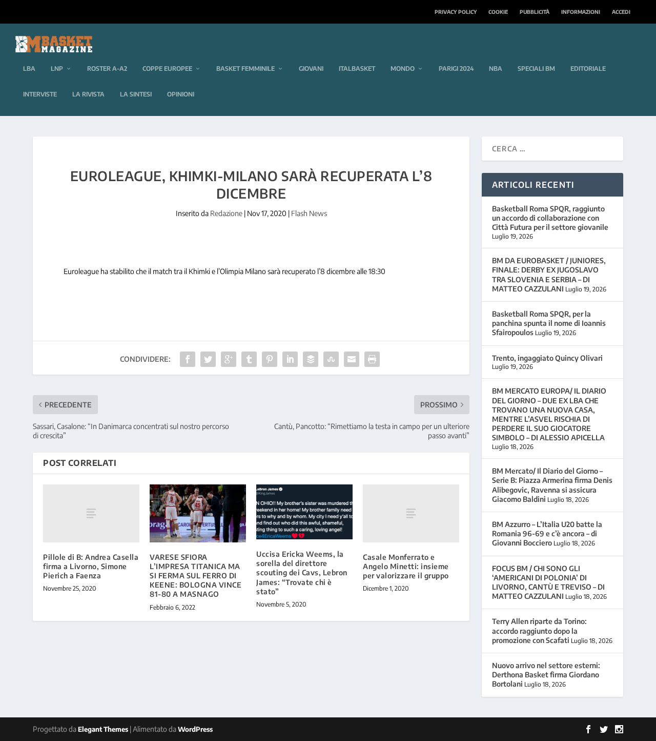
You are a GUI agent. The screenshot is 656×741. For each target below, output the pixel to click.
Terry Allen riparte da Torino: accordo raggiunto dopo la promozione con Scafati (539, 630)
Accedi (621, 12)
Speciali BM (536, 68)
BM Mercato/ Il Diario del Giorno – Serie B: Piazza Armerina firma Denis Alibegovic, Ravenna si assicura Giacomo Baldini (552, 484)
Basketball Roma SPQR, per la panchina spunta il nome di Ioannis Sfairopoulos (549, 323)
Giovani (311, 68)
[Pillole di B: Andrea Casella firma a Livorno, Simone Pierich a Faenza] (91, 513)
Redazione (226, 213)
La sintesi (136, 94)
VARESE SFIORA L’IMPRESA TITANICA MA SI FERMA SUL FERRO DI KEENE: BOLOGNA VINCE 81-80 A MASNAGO (195, 576)
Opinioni (180, 94)
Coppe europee (167, 68)
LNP (57, 68)
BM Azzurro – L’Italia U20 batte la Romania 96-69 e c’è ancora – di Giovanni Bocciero (547, 533)
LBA (29, 68)
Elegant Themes (103, 729)
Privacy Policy (456, 12)
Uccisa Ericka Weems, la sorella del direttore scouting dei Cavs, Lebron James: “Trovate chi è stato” (301, 573)
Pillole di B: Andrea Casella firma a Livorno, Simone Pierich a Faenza (90, 566)
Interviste (40, 94)
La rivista (88, 94)
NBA (495, 68)
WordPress (195, 729)
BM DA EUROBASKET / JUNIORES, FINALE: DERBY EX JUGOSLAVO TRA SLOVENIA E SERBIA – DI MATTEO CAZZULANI (549, 274)
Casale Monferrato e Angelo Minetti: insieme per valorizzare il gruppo (406, 566)
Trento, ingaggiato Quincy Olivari (547, 358)
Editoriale (588, 68)
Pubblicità (534, 12)
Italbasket (357, 68)
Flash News (309, 213)
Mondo (403, 68)
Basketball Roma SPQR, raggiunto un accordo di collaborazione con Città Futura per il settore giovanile (550, 217)
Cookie (498, 12)
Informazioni (580, 12)
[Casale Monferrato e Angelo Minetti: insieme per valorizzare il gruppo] (411, 513)
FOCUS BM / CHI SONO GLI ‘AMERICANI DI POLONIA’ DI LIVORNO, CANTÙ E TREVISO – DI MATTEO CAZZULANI (548, 582)
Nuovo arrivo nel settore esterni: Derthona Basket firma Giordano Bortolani (546, 674)
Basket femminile (245, 68)
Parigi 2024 (456, 68)
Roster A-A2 (107, 68)
